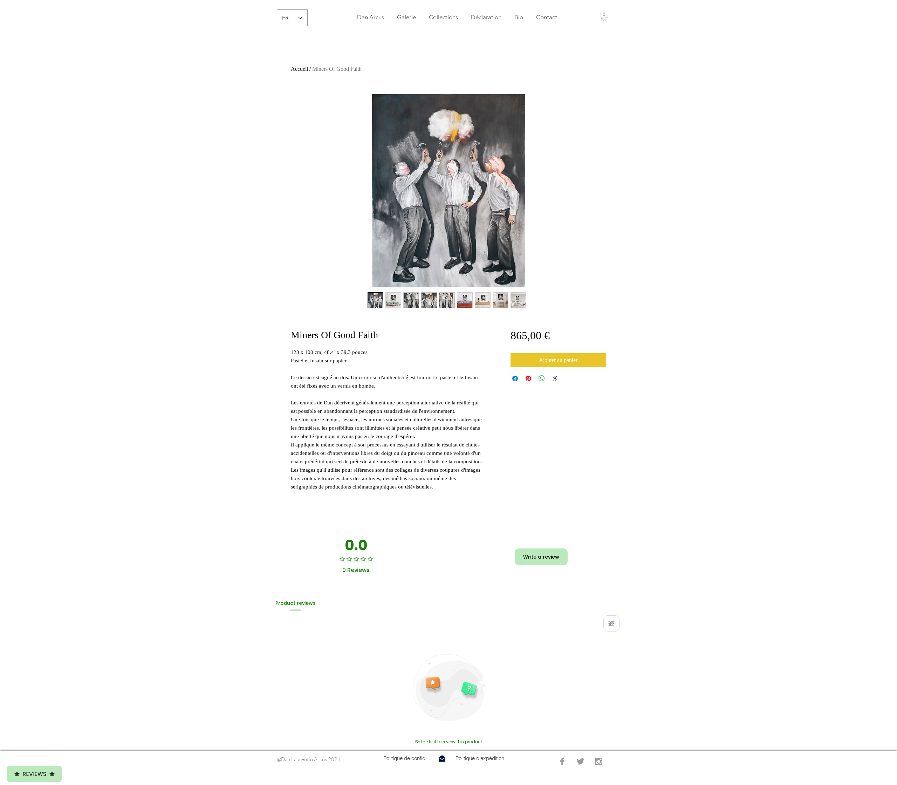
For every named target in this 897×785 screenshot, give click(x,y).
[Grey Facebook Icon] (562, 761)
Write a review (541, 556)
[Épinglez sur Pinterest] (528, 378)
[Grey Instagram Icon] (599, 761)
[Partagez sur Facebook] (515, 378)
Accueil (299, 69)
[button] (443, 17)
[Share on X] (555, 378)
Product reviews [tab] (295, 603)
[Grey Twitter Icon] (580, 761)
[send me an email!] (442, 759)
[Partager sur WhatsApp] (541, 378)
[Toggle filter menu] (611, 623)
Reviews (34, 774)
